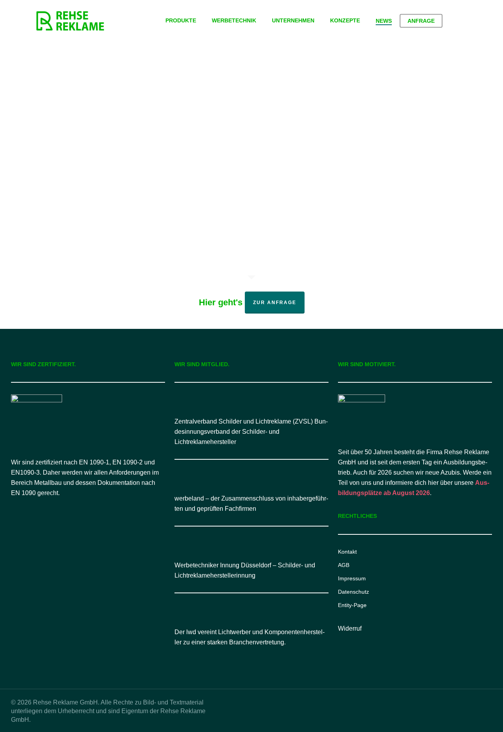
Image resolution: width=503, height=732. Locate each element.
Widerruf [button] (350, 628)
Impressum (352, 578)
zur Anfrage (274, 302)
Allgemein (60, 191)
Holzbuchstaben (100, 191)
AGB (343, 565)
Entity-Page (352, 605)
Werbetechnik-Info (72, 204)
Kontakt (347, 552)
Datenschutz (353, 592)
